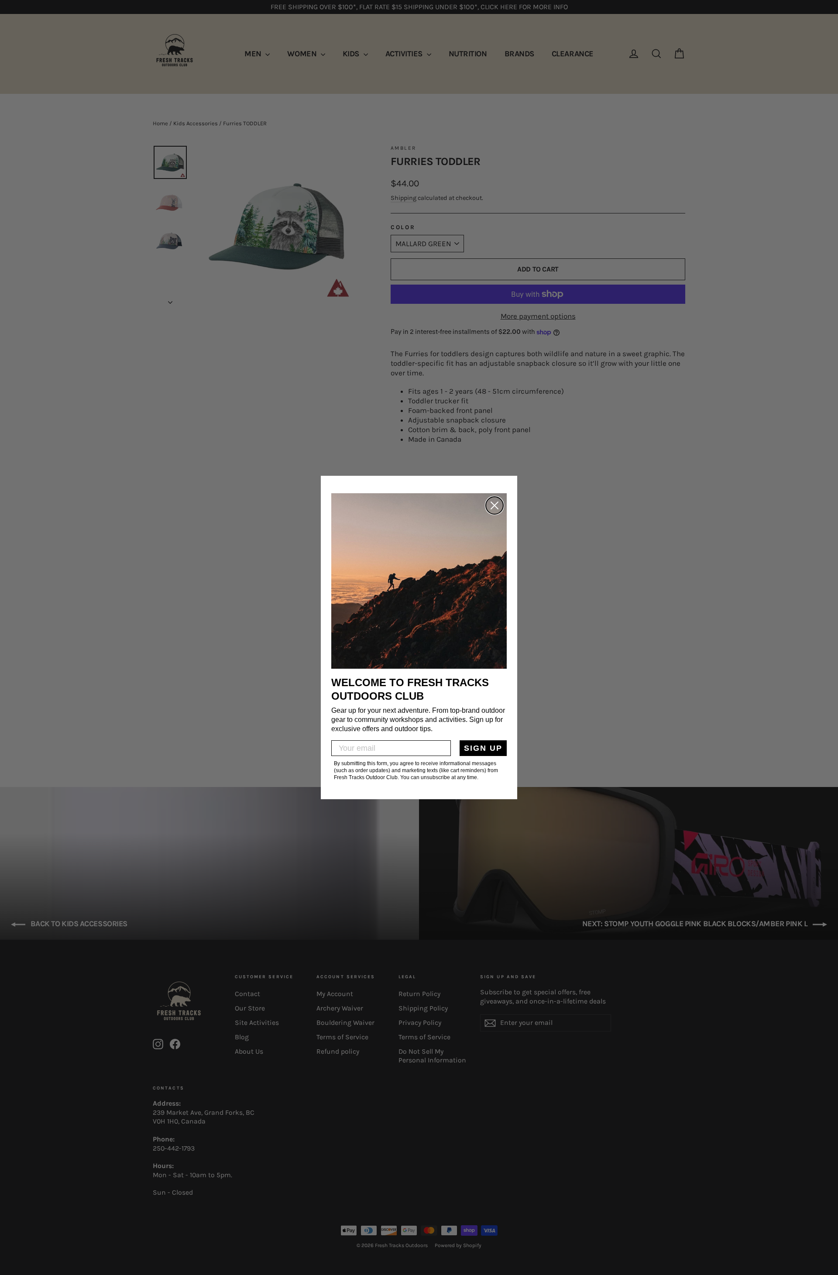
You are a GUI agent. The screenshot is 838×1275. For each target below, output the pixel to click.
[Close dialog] (494, 505)
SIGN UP (483, 748)
